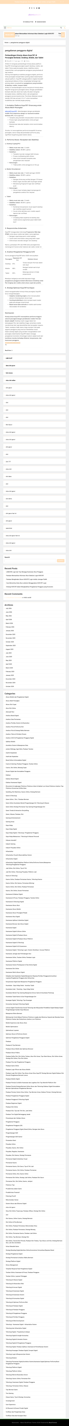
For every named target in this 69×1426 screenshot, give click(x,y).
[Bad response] (12, 343)
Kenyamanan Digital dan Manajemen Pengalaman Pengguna (24, 982)
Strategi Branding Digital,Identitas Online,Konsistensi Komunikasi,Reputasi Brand (30, 1250)
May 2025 (9, 660)
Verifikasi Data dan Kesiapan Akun (16, 1415)
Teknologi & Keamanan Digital (15, 1291)
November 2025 (10, 638)
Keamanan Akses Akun (13, 905)
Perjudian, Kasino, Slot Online (14, 1148)
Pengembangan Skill (12, 1133)
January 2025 (10, 675)
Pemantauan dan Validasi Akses (15, 1118)
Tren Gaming (9, 1393)
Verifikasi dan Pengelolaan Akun (15, 1412)
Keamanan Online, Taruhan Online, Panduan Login (20, 957)
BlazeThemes (53, 1422)
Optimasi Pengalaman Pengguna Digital (17, 1038)
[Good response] (9, 343)
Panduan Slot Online (12, 1107)
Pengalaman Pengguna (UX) (14, 1125)
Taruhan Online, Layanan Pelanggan (16, 1276)
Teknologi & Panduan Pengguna (15, 1309)
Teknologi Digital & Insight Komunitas (17, 1335)
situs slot (9, 469)
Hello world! (27, 597)
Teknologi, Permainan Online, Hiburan (17, 1386)
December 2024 (10, 679)
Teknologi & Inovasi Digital (14, 1287)
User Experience (11, 1404)
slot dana (8, 476)
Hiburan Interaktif (11, 840)
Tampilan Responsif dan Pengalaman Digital (19, 1269)
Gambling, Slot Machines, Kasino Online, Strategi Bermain (23, 792)
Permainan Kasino (11, 1163)
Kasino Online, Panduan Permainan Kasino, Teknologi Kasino (24, 879)
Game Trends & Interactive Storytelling (17, 810)
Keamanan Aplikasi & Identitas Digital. (17, 920)
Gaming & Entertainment (13, 818)
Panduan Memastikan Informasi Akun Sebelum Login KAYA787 (24, 33)
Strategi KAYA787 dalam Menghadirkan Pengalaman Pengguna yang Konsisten (29, 587)
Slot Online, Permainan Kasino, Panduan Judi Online (21, 1233)
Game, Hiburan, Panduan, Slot (14, 814)
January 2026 (10, 630)
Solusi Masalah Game (12, 1246)
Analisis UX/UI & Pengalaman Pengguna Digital (20, 738)
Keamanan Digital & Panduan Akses (16, 935)
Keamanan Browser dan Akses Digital (17, 924)
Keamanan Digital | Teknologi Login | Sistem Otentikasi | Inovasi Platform (28, 950)
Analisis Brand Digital (12, 715)
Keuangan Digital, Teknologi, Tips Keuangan (19, 1000)
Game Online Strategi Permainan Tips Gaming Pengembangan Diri (25, 807)
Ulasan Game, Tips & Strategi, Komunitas (18, 1397)
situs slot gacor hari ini (13, 535)
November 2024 (10, 682)
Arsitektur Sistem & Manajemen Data (17, 745)
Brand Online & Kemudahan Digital (16, 760)
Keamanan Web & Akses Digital (15, 972)
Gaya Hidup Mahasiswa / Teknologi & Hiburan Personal (22, 836)
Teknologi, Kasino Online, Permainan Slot (18, 1378)
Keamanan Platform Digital (14, 961)
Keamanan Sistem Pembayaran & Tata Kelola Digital (21, 965)
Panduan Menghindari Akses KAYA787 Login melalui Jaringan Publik (26, 579)
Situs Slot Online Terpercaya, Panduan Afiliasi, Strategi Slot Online (25, 1211)
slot (7, 402)
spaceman (9, 528)
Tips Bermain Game (12, 1389)
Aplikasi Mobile (10, 741)
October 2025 (10, 642)
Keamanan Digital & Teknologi (15, 942)
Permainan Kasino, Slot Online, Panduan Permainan (21, 1170)
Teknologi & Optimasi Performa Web (17, 1302)
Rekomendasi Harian (12, 1200)
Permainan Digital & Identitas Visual (16, 1159)
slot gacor (9, 388)
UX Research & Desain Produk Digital (17, 1408)
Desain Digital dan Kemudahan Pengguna (18, 771)
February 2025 (10, 671)
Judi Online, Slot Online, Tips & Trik (16, 868)
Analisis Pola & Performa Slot (15, 727)
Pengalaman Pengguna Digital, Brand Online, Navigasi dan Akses (25, 1129)
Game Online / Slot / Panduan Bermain (17, 799)
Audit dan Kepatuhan (12, 756)
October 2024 (10, 686)
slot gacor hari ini (11, 513)
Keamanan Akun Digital (13, 916)
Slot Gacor (9, 425)
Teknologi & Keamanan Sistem (15, 1295)
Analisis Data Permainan (13, 719)
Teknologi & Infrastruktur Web (15, 1283)
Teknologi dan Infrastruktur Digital (16, 1328)
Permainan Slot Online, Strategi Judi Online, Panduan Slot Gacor (25, 1177)
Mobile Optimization (12, 1026)
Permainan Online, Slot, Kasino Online (17, 1174)
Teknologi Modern (11, 1358)
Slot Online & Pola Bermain (14, 1222)
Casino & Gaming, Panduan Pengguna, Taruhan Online (22, 764)
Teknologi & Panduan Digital (14, 1306)
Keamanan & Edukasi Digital (14, 894)
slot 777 (8, 461)
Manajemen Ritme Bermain (14, 1013)
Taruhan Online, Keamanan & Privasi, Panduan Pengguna (22, 1272)
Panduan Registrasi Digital (14, 1103)
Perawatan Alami (11, 1140)
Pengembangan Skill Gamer (14, 1137)
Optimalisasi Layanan (12, 1030)
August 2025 (9, 649)
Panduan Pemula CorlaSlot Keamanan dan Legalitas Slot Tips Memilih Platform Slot (31, 1082)
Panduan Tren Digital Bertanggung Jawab (18, 1114)
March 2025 (9, 668)
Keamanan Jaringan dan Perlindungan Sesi (18, 954)
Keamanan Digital (11, 928)
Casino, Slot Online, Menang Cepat (16, 767)
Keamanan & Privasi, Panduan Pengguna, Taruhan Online (22, 898)
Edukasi (8, 775)
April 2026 (9, 619)
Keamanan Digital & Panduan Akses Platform (19, 939)
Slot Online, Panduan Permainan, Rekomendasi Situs (21, 1226)
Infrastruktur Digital (11, 859)
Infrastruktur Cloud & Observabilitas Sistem (19, 855)
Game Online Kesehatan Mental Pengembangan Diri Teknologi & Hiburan (27, 803)
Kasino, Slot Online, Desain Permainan (17, 890)
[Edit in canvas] (18, 343)
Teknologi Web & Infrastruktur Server (17, 1375)
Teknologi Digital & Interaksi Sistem (16, 1339)
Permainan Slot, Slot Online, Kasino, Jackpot (19, 1181)
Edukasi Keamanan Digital (13, 782)
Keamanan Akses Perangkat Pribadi (16, 913)
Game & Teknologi (11, 796)
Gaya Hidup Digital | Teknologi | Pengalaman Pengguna (22, 833)
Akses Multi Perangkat (12, 701)
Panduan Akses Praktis (13, 1052)
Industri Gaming (10, 844)
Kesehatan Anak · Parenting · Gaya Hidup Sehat (20, 989)
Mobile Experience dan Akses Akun (16, 1023)
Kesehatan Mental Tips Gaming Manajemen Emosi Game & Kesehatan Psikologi (30, 993)
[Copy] (6, 343)
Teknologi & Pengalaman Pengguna (16, 1313)
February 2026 (10, 627)
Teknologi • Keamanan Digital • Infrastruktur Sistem (21, 1324)
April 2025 (9, 664)
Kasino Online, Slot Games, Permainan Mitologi (20, 883)
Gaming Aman (10, 822)
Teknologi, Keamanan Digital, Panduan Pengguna (20, 1382)
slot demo (9, 499)
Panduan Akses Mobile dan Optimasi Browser (19, 1049)
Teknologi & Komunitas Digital (15, 1298)
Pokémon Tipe (10, 1185)
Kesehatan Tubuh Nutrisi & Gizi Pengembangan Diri (21, 996)
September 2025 (11, 645)
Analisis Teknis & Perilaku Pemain (16, 734)
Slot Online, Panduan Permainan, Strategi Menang (20, 1229)
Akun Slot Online (11, 708)
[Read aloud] (15, 343)
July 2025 (9, 653)
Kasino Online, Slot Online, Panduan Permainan (20, 887)
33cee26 (9, 61)
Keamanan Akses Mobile (13, 909)
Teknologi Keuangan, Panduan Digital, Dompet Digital (22, 1350)
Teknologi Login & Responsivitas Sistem (18, 1354)
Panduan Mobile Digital (13, 1079)
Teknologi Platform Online (13, 1371)
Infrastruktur (9, 851)
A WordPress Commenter (14, 597)
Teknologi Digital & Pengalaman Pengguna (18, 1343)
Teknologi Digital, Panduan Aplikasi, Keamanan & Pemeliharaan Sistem (27, 1347)
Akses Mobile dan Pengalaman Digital (17, 697)
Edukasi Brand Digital (12, 779)
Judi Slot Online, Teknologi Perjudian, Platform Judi (21, 872)
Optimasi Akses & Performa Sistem (16, 1034)
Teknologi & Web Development (15, 1321)
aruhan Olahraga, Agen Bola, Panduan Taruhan (19, 749)
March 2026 (9, 623)
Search (7, 557)
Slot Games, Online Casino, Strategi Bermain (19, 1218)
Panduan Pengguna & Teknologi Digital (17, 1099)
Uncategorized (10, 1401)
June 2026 (9, 612)
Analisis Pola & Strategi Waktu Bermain (17, 730)
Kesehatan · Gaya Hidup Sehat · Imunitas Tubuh (20, 985)
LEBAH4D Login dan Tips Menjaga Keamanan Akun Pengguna (24, 572)
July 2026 (9, 608)
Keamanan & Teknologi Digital (15, 902)
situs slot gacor (10, 395)
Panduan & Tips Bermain (13, 1045)
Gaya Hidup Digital (11, 829)
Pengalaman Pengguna (12, 1122)
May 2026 (9, 616)
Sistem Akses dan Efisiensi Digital (16, 1203)
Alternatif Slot (10, 712)
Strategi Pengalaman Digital (14, 1254)
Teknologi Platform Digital (14, 1367)
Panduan (8, 1041)
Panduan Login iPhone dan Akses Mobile (18, 1069)
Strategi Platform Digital (13, 1261)
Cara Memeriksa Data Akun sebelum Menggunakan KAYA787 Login (35, 2)
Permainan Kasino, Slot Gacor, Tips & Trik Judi (20, 1166)
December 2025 (10, 634)
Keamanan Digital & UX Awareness (16, 946)
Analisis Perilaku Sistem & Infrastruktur (17, 723)
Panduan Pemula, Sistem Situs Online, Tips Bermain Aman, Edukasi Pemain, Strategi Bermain (33, 1092)
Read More (8, 350)
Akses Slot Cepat (11, 704)
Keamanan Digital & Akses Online (16, 931)
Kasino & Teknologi (11, 876)
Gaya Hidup (9, 825)
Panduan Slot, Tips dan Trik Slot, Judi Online (19, 1111)
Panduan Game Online (12, 1066)
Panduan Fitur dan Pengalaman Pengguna (18, 1062)
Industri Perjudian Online (13, 848)
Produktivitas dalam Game (14, 1189)
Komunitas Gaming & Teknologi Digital (17, 1004)
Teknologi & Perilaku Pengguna (15, 1317)
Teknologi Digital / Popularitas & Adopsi (18, 1332)
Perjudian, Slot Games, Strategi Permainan (18, 1155)
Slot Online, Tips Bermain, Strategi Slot (17, 1237)
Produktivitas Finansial (12, 1192)
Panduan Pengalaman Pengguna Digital (17, 1096)
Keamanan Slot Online (12, 968)
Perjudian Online (11, 1144)
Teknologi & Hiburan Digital (14, 1280)
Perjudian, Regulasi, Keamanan (15, 1151)
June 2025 (9, 656)
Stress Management (12, 1265)
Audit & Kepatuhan (11, 753)
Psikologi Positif (11, 1196)
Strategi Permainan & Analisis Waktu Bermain (19, 1257)
